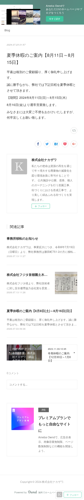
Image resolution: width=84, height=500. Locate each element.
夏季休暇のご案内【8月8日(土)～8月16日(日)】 (40, 310)
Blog (7, 30)
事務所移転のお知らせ (22, 238)
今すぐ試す (54, 18)
